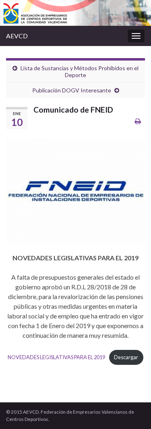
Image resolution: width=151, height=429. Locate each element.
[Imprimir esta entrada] (138, 121)
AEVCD (17, 36)
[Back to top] (133, 411)
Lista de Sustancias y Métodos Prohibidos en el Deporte (80, 71)
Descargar (126, 357)
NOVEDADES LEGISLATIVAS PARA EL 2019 (56, 357)
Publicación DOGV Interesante (71, 90)
